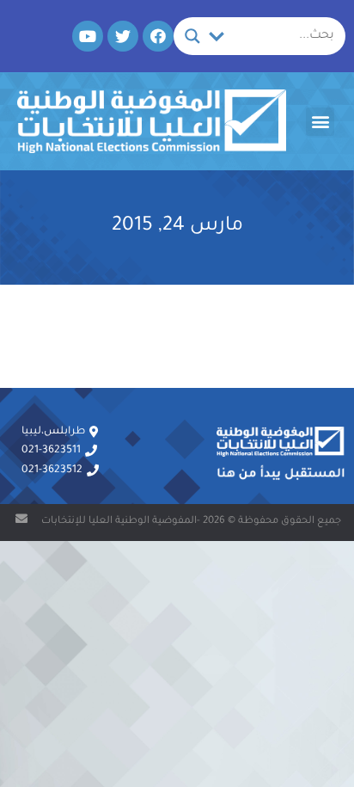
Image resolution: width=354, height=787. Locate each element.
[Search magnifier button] (192, 36)
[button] (320, 122)
